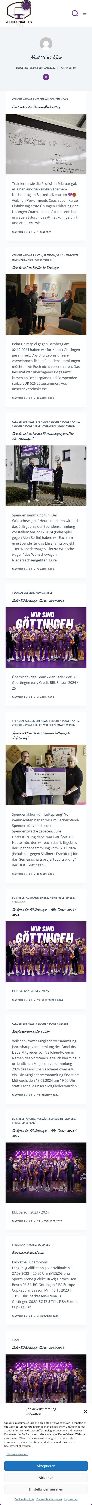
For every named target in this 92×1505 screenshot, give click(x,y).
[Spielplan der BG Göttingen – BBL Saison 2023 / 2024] (46, 1173)
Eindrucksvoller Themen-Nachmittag (36, 106)
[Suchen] (75, 13)
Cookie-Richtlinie (24, 1499)
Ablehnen (46, 1477)
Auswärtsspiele (37, 897)
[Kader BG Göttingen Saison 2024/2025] (46, 637)
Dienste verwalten (17, 1454)
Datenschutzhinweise (49, 1499)
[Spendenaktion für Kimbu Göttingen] (46, 304)
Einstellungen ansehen (46, 1489)
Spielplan (18, 902)
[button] (85, 1411)
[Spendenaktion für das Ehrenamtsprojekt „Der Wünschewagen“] (46, 475)
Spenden (49, 255)
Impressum (70, 1499)
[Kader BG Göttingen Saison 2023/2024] (46, 1384)
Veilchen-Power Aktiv (27, 255)
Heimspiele (56, 897)
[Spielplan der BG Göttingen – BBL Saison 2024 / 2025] (46, 951)
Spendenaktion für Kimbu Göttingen (35, 267)
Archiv (30, 1119)
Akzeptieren (46, 1466)
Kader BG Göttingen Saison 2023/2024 (38, 1347)
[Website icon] (46, 77)
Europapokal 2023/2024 (28, 1252)
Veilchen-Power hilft (27, 426)
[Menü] (84, 13)
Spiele (48, 592)
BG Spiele (18, 897)
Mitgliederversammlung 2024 (30, 1031)
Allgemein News (56, 99)
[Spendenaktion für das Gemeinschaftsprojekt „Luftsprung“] (46, 775)
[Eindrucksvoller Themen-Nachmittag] (46, 144)
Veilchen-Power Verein (28, 99)
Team (15, 592)
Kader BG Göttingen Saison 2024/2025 (38, 600)
